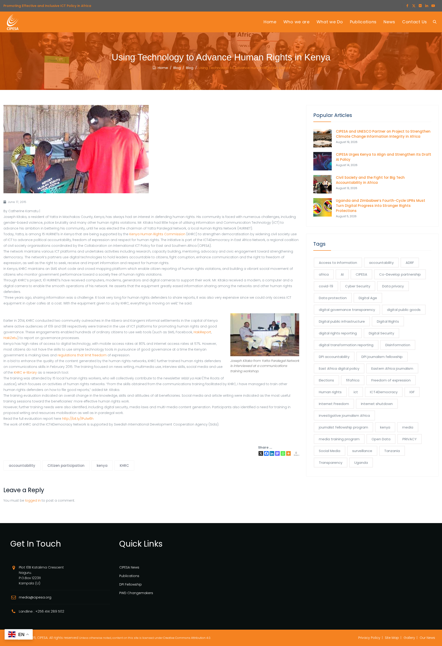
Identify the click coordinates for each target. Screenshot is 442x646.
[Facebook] (266, 453)
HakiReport (202, 332)
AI (342, 274)
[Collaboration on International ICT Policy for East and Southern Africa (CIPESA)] (12, 22)
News (389, 22)
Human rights (330, 392)
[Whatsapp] (283, 453)
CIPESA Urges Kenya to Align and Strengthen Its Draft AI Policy (383, 157)
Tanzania (392, 450)
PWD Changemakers (136, 593)
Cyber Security (357, 286)
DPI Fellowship (130, 584)
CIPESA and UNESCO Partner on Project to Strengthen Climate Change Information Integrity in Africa (383, 134)
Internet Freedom (334, 403)
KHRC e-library (25, 372)
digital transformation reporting (346, 344)
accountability (22, 465)
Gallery (409, 637)
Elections (326, 380)
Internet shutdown (377, 403)
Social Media (329, 450)
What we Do (330, 22)
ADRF (410, 262)
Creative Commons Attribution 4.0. (187, 638)
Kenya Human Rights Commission (157, 234)
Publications (363, 22)
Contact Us (414, 22)
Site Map (392, 637)
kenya (102, 465)
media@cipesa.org (35, 597)
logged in (33, 500)
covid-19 (326, 286)
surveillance (362, 450)
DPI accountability (334, 356)
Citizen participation (65, 465)
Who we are (296, 22)
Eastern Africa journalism (392, 368)
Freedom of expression (391, 380)
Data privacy (393, 286)
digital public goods (404, 309)
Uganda (361, 462)
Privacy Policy (369, 637)
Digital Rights (388, 321)
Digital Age (368, 297)
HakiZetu (10, 338)
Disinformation (397, 344)
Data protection (333, 297)
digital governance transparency (347, 309)
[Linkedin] (272, 453)
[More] (288, 453)
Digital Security (381, 333)
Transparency (330, 462)
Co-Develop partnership (400, 274)
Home (270, 22)
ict (356, 392)
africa (324, 274)
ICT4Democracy (384, 392)
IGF (412, 392)
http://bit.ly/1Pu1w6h (77, 418)
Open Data (381, 439)
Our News (427, 637)
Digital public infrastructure (342, 321)
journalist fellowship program (343, 427)
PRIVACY (409, 439)
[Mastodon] (277, 453)
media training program (339, 439)
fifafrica (352, 380)
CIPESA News (129, 567)
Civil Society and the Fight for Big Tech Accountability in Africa (370, 180)
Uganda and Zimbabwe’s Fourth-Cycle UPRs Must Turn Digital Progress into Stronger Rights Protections (380, 205)
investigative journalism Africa (344, 415)
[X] (261, 453)
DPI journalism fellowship (382, 356)
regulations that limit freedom (82, 355)
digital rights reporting (338, 333)
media (407, 427)
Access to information (338, 262)
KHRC (124, 465)
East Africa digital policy (339, 368)
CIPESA (361, 274)
